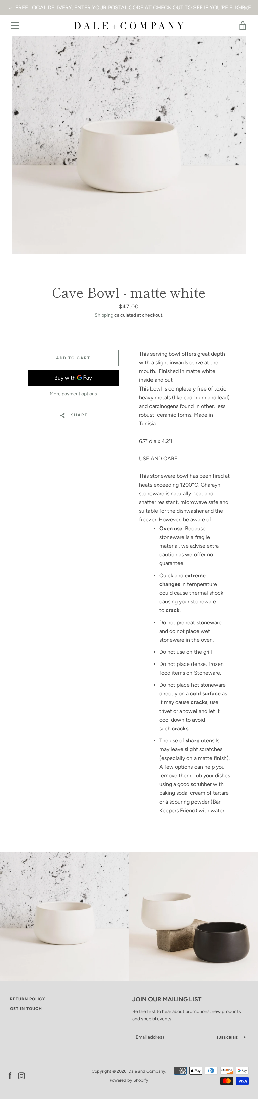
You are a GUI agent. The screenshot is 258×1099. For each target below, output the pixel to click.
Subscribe (227, 1037)
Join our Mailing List (167, 999)
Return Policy (27, 999)
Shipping (104, 315)
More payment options (73, 394)
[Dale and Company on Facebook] (10, 1075)
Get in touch (26, 1008)
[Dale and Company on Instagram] (21, 1075)
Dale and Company (146, 1071)
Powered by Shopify (129, 1080)
